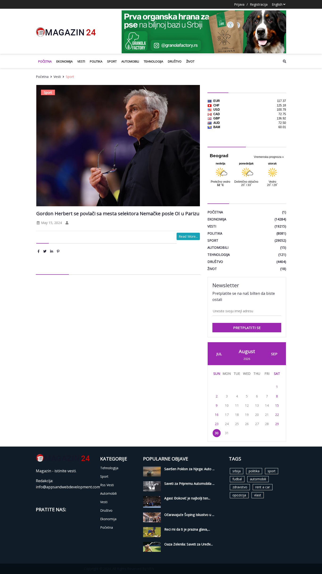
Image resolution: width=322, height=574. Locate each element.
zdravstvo (239, 487)
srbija (236, 471)
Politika (96, 61)
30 (217, 433)
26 (247, 424)
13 (257, 405)
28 (267, 424)
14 (267, 405)
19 (247, 414)
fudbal (237, 479)
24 (227, 424)
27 (257, 424)
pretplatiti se (247, 327)
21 (267, 414)
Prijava (239, 4)
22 (277, 414)
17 (227, 414)
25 (237, 424)
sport (272, 471)
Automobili (130, 61)
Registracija (259, 4)
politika (254, 471)
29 (277, 424)
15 (277, 405)
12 (247, 405)
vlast (257, 495)
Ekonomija (64, 61)
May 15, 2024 (51, 222)
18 (237, 414)
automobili (258, 479)
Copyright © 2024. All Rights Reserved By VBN (119, 568)
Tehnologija (153, 61)
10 (227, 405)
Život (190, 61)
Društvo (175, 61)
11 (237, 405)
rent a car (262, 487)
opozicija (239, 495)
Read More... (188, 236)
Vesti (81, 61)
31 (227, 433)
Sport (112, 61)
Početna (45, 61)
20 (257, 414)
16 (217, 414)
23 (217, 424)
